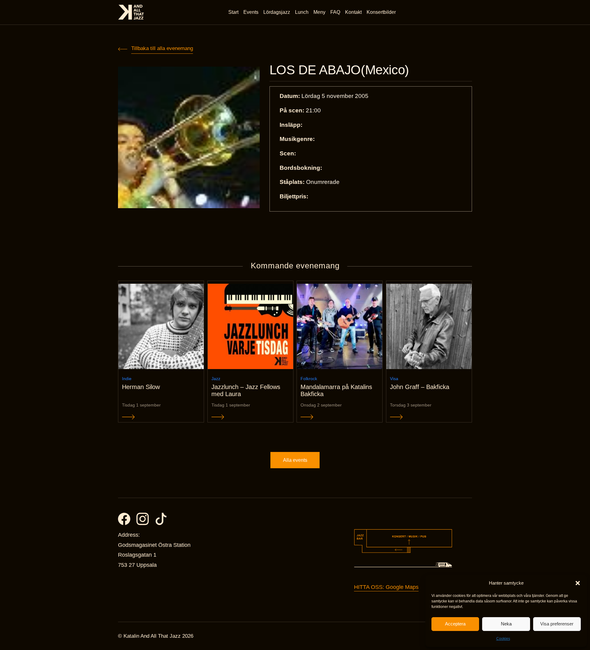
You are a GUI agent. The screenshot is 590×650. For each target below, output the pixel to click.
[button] (578, 583)
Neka (506, 623)
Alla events (295, 460)
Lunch (302, 12)
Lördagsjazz (276, 12)
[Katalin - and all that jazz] (131, 12)
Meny (319, 12)
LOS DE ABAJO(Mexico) (339, 70)
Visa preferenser (556, 623)
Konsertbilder (381, 12)
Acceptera (455, 623)
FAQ (335, 12)
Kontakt (353, 12)
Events (250, 12)
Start (233, 12)
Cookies (503, 638)
